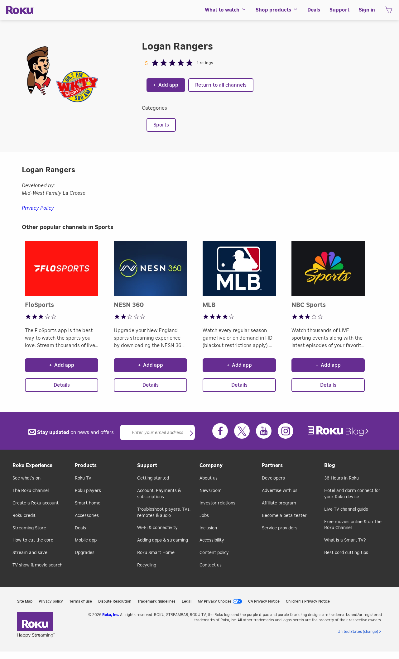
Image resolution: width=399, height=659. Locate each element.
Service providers (279, 528)
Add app (165, 85)
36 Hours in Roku (341, 478)
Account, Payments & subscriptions (159, 494)
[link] (339, 431)
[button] (191, 433)
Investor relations (217, 503)
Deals (80, 528)
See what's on (26, 478)
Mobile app (86, 540)
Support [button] (339, 9)
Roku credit (24, 515)
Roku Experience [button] (32, 465)
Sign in (367, 9)
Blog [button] (329, 465)
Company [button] (211, 465)
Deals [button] (313, 9)
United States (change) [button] (358, 631)
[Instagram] (285, 431)
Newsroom (211, 491)
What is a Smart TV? (345, 540)
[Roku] (20, 10)
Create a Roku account (35, 503)
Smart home (87, 503)
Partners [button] (272, 465)
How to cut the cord (32, 540)
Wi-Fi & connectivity (157, 528)
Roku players (88, 491)
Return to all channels (221, 85)
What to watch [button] (222, 9)
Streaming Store (29, 528)
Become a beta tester (284, 515)
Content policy (214, 553)
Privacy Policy (38, 208)
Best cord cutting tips (346, 553)
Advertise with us (279, 491)
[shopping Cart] (388, 11)
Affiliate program (279, 503)
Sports (161, 124)
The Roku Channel (30, 491)
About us (209, 478)
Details (62, 385)
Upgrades (84, 553)
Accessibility (212, 540)
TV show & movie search (37, 565)
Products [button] (86, 465)
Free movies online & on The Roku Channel (353, 525)
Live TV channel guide (346, 509)
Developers (273, 478)
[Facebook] (220, 431)
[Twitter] (242, 431)
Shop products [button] (273, 9)
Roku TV (83, 478)
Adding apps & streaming (162, 540)
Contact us (211, 565)
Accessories (87, 515)
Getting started (153, 478)
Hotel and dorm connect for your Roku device (352, 494)
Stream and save (29, 553)
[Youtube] (264, 431)
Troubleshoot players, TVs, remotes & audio (163, 512)
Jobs (204, 515)
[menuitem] (225, 10)
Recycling (146, 565)
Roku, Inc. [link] (110, 615)
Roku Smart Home (156, 553)
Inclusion (208, 528)
